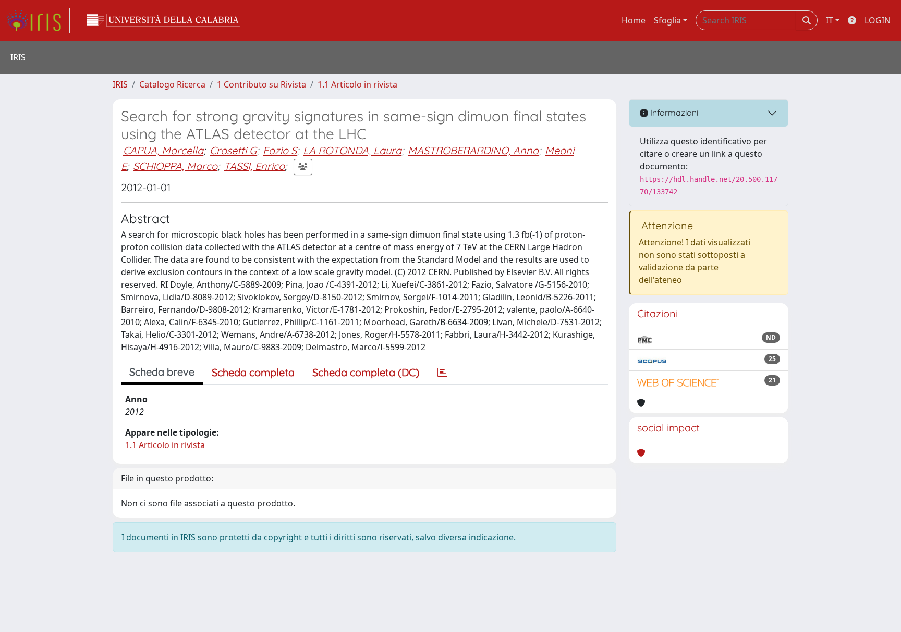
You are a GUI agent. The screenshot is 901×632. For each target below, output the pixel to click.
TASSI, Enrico (254, 165)
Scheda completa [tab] (253, 372)
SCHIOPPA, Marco (175, 165)
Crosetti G (233, 150)
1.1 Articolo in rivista (357, 84)
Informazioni (673, 112)
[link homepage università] (163, 20)
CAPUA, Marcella (163, 150)
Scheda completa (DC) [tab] (365, 372)
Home (634, 20)
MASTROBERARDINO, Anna (473, 150)
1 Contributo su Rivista (261, 84)
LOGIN (878, 20)
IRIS (120, 84)
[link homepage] (38, 20)
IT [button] (829, 20)
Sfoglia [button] (667, 20)
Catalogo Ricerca (172, 84)
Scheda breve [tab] (161, 371)
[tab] (442, 372)
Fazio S (280, 150)
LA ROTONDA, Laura (352, 150)
